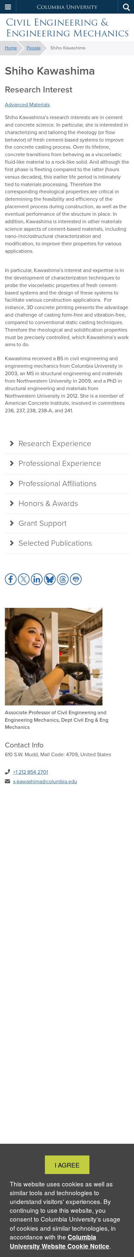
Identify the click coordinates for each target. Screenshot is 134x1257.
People (34, 48)
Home (11, 48)
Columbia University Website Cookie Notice (59, 1241)
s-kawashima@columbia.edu (45, 781)
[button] (8, 7)
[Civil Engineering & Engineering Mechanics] (67, 27)
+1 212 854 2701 (30, 772)
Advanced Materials (27, 104)
